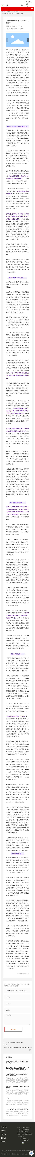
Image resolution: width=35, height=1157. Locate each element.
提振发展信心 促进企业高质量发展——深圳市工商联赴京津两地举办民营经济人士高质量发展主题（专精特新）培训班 (17, 1069)
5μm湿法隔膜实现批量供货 (15, 1042)
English (28, 2)
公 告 (7, 1098)
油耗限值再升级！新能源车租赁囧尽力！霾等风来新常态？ (17, 1075)
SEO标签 (4, 1152)
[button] (28, 40)
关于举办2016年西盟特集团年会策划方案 (17, 1109)
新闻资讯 (9, 11)
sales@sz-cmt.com (25, 1127)
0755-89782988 (25, 1129)
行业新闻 (16, 11)
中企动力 (21, 1154)
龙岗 (26, 1154)
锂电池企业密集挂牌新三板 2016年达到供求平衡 (17, 1087)
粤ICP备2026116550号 (7, 1154)
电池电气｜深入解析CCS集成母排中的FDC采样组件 (17, 1062)
